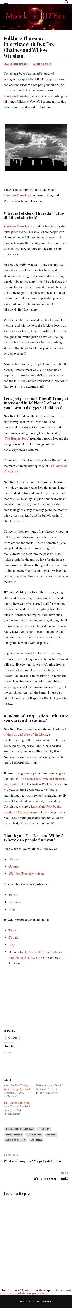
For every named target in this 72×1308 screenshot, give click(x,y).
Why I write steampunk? (50, 1178)
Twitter (14, 859)
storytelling (15, 1140)
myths (51, 1134)
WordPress (45, 1301)
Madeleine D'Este (16, 63)
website (9, 248)
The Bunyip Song (16, 438)
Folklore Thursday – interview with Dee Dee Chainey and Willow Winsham (29, 47)
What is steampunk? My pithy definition (32, 1161)
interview (35, 1134)
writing (36, 1140)
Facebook (14, 902)
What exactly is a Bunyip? (49, 1085)
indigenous (14, 1134)
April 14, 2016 (42, 63)
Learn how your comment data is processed (35, 1291)
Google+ (14, 866)
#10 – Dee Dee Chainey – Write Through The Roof (17, 1087)
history (44, 1129)
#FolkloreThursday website (26, 873)
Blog (11, 909)
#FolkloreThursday (16, 96)
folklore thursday (19, 1129)
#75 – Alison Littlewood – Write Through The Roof (17, 1104)
